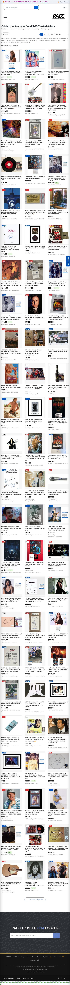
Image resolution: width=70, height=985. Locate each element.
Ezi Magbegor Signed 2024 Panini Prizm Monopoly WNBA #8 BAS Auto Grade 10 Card (35, 142)
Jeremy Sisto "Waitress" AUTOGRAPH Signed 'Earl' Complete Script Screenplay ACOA (10, 249)
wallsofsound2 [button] (61, 79)
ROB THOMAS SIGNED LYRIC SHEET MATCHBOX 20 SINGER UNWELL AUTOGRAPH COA (10, 669)
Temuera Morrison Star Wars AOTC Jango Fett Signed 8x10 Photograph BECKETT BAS (57, 142)
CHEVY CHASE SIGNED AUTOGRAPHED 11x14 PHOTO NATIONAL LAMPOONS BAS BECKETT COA (57, 740)
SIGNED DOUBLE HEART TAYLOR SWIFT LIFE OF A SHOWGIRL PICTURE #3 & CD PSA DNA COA (11, 283)
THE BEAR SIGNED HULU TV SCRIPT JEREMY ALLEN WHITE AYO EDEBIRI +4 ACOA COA (34, 599)
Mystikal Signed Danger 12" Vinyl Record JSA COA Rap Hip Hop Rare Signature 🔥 (35, 739)
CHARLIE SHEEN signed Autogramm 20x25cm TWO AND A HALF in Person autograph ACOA (58, 813)
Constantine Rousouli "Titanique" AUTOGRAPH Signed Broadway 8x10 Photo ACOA (11, 317)
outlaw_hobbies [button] (15, 427)
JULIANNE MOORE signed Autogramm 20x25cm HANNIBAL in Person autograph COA (58, 883)
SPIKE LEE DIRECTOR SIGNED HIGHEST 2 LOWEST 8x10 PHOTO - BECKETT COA (10, 212)
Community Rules (43, 969)
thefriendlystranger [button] (39, 856)
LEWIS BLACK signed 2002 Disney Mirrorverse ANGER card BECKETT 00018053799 (58, 317)
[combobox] (19, 7)
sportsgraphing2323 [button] (39, 711)
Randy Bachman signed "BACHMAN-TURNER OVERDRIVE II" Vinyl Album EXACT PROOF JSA (35, 849)
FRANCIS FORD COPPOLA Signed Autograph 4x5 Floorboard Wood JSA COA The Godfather (11, 635)
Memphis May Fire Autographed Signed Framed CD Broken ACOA (35, 247)
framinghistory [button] (36, 253)
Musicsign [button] (13, 184)
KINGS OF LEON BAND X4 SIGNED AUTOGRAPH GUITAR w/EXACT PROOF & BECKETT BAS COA (35, 106)
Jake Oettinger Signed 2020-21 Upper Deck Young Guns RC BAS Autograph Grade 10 (11, 703)
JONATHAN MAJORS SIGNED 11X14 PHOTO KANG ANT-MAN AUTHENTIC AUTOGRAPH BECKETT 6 (10, 565)
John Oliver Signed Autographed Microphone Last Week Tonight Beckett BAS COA (58, 492)
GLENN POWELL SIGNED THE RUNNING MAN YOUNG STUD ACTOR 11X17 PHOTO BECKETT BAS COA (57, 422)
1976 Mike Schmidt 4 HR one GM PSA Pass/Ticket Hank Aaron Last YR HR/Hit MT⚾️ (35, 212)
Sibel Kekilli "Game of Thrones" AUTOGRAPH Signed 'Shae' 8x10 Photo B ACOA (11, 72)
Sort (52, 34)
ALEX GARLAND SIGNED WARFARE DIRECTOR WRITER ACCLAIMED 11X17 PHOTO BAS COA (11, 352)
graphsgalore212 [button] (38, 465)
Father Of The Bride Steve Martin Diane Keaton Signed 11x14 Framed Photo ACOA (58, 703)
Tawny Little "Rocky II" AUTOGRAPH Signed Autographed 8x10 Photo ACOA (34, 883)
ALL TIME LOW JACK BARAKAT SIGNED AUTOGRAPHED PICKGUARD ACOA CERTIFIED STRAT (34, 704)
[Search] (36, 7)
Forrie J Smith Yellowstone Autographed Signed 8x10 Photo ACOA (35, 528)
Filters (6, 34)
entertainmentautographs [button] (7, 150)
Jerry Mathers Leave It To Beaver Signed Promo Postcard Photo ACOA (58, 351)
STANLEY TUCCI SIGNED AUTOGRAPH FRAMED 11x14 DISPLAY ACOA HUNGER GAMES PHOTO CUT (11, 776)
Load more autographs (36, 899)
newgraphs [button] (12, 79)
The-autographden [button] (60, 642)
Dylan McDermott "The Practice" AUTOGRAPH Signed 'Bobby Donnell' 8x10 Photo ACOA (11, 848)
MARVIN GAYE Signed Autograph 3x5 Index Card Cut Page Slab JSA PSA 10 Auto (58, 72)
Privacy (18, 978)
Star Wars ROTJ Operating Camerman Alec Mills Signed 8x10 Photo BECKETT (57, 564)
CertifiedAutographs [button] (14, 290)
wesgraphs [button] (14, 218)
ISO (33, 957)
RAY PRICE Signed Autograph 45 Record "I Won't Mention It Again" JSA (11, 178)
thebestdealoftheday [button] (39, 819)
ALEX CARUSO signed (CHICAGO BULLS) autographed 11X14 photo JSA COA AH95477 (35, 387)
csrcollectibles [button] (61, 254)
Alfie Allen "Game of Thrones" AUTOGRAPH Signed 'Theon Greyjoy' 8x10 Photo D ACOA (57, 178)
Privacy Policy (35, 969)
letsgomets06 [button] (38, 290)
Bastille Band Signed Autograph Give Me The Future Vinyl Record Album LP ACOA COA (11, 142)
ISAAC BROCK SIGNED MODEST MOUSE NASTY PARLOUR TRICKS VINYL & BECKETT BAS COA (58, 848)
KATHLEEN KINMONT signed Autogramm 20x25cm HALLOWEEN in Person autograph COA (33, 352)
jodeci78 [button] (60, 676)
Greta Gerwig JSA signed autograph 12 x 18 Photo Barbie (11, 386)
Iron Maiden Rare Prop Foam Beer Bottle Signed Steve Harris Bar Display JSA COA (58, 387)
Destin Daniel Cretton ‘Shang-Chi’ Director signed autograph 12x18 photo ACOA (57, 456)
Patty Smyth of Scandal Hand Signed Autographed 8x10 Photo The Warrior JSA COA (11, 456)
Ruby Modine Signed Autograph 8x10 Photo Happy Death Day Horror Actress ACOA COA (11, 599)
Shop (22, 957)
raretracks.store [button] (61, 393)
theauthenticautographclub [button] (55, 536)
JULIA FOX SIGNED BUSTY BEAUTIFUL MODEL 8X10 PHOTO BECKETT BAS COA (58, 212)
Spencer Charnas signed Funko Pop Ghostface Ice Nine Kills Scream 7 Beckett (58, 248)
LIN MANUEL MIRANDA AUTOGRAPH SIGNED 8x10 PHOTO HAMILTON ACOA (56, 528)
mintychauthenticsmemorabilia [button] (32, 572)
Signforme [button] (36, 359)
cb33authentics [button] (15, 783)
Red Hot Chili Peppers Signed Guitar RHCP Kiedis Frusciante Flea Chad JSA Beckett (34, 283)
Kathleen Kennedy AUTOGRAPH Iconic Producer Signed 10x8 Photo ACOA (58, 635)
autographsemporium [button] (39, 183)
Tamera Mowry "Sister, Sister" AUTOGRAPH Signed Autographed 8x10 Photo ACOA (34, 72)
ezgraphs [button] (59, 324)
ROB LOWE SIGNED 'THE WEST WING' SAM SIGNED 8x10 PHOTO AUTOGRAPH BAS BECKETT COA (35, 492)
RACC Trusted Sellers (12, 957)
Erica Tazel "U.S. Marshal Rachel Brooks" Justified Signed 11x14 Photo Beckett (58, 599)
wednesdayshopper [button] (63, 463)
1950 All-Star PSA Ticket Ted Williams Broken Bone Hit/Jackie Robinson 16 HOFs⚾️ (11, 106)
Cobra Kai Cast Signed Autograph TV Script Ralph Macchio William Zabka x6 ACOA (11, 492)
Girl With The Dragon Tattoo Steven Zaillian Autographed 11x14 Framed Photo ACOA (33, 421)
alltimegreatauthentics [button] (30, 501)
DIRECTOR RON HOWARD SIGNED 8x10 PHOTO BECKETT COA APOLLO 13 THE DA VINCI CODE (11, 812)
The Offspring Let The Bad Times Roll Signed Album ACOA (35, 177)
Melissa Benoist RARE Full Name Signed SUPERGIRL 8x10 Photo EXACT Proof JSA (58, 669)
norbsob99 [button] (35, 113)
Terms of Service (27, 969)
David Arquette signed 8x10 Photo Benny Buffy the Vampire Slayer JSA (11, 528)
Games (39, 957)
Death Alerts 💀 (35, 960)
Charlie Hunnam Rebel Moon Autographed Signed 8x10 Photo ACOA (11, 421)
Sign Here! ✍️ (47, 957)
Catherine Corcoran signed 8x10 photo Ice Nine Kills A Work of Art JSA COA (35, 564)
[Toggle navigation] (5, 16)
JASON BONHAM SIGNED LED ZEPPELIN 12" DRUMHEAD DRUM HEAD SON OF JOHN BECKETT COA (58, 776)
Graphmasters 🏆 (59, 957)
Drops (28, 957)
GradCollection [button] (59, 149)
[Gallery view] (41, 34)
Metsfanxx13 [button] (59, 218)
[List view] (44, 34)
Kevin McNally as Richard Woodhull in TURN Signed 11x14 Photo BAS (34, 317)
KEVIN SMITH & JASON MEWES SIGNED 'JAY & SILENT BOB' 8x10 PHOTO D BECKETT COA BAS (35, 669)
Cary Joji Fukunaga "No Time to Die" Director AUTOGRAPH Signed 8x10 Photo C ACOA (57, 283)
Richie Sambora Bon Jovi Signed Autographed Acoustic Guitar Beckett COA (11, 883)
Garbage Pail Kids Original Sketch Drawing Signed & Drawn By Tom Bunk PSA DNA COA (35, 635)
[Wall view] (48, 34)
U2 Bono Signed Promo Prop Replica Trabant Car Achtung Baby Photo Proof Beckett (10, 739)
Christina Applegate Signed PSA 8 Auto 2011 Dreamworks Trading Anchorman (35, 812)
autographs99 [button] (61, 115)
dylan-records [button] (14, 392)
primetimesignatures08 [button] (15, 572)
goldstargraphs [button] (14, 676)
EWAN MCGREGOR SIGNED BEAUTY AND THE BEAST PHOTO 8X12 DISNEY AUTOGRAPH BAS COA (35, 457)
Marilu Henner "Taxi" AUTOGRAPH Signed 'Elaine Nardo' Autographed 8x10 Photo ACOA (35, 776)
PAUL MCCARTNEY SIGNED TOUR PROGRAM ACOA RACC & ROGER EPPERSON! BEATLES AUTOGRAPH (57, 107)
